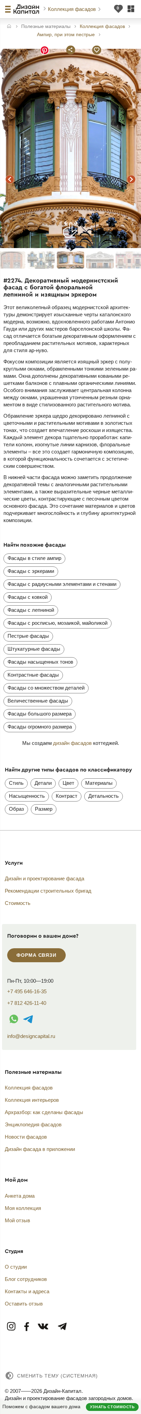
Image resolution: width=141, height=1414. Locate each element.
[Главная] (9, 26)
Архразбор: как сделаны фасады (44, 1112)
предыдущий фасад (9, 179)
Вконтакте (43, 1327)
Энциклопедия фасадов (33, 1124)
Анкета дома (20, 1196)
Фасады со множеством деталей (46, 688)
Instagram (11, 1327)
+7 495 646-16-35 (27, 991)
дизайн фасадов (72, 743)
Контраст (66, 796)
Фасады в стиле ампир (34, 558)
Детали (43, 783)
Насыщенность (27, 796)
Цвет (68, 783)
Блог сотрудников (26, 1279)
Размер (43, 809)
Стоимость (17, 903)
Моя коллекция (23, 1208)
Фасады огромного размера (40, 727)
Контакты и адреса (27, 1291)
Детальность (103, 796)
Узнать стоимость (112, 1407)
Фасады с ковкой (28, 597)
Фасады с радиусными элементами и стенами (62, 584)
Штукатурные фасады (34, 649)
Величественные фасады (38, 701)
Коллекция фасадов (72, 9)
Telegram (62, 1327)
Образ (16, 809)
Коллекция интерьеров (32, 1100)
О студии (16, 1267)
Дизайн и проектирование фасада (44, 878)
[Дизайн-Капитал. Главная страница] (27, 9)
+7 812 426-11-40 (26, 1003)
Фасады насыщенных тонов (40, 662)
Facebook (27, 1327)
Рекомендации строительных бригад (48, 891)
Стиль (16, 783)
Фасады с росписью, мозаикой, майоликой (57, 623)
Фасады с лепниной (31, 610)
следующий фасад (131, 179)
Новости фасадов (26, 1137)
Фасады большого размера (40, 714)
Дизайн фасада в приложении (40, 1149)
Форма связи (36, 955)
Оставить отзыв (24, 1304)
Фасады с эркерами (31, 571)
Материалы (99, 783)
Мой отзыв (17, 1220)
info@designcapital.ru (31, 1036)
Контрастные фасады (33, 675)
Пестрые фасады (28, 636)
